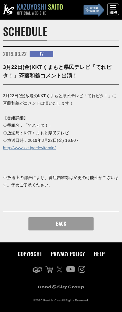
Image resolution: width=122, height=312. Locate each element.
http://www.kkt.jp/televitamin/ (29, 147)
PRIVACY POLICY (68, 254)
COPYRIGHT (30, 254)
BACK (61, 223)
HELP (99, 254)
